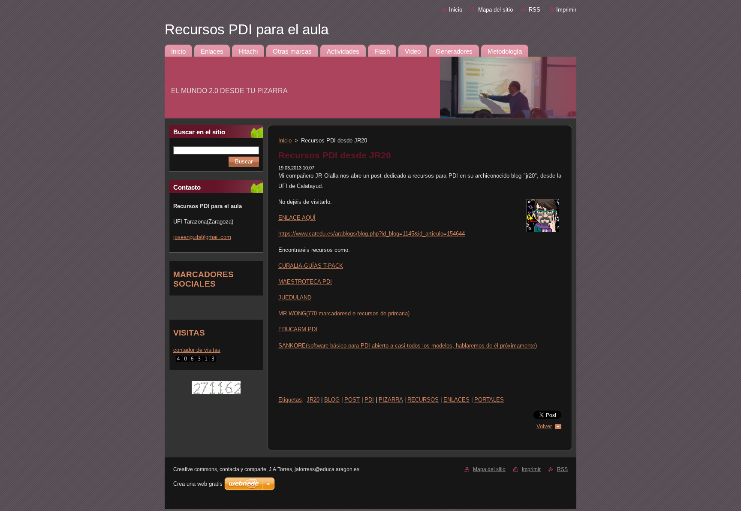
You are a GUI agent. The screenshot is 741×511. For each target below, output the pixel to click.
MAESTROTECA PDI (305, 281)
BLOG (332, 399)
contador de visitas (196, 350)
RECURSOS (423, 399)
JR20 (313, 399)
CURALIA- (310, 266)
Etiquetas (290, 399)
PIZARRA (391, 399)
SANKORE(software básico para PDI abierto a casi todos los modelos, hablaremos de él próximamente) (407, 345)
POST (352, 399)
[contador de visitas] (196, 362)
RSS (534, 9)
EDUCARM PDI (297, 329)
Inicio (455, 9)
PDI (369, 399)
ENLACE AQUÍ (297, 218)
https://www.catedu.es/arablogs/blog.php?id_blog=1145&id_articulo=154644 (371, 233)
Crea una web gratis (198, 484)
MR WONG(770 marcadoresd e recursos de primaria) (344, 313)
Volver (544, 426)
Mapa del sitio (495, 9)
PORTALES (489, 399)
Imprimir (566, 9)
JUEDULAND (294, 297)
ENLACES (456, 399)
